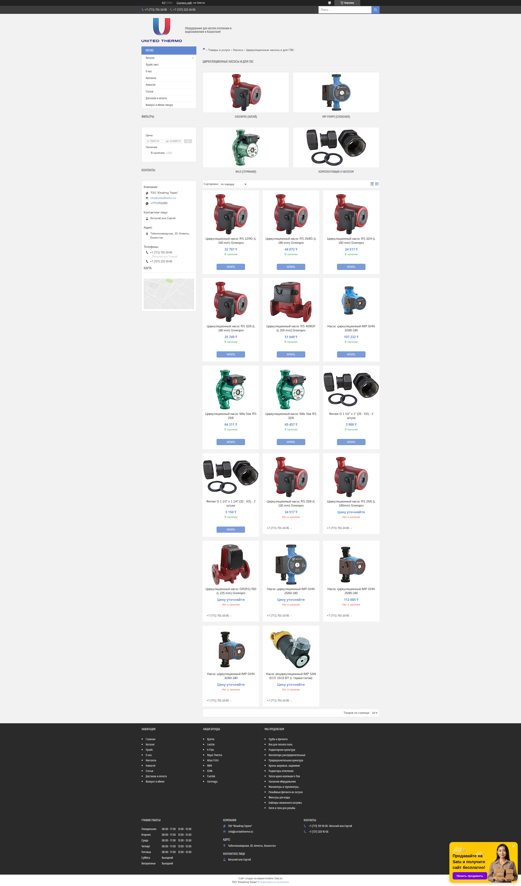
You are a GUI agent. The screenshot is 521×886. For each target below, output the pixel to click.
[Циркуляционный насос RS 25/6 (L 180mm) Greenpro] (351, 477)
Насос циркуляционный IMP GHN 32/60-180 (231, 676)
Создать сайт (184, 2)
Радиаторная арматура (282, 750)
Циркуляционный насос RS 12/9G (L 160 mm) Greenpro (231, 240)
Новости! (150, 85)
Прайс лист (152, 64)
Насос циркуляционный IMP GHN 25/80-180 (351, 591)
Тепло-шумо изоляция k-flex (284, 776)
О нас (149, 71)
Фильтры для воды (279, 797)
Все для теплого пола (280, 744)
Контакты (151, 78)
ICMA (209, 771)
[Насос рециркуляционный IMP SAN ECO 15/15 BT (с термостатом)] (291, 649)
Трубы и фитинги (278, 739)
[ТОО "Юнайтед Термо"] (161, 30)
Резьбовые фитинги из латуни (286, 792)
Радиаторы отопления (281, 771)
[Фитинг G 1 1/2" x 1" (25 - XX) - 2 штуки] (351, 389)
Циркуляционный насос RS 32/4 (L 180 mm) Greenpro (351, 240)
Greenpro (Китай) (246, 117)
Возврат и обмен (155, 781)
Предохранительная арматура (286, 760)
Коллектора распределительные (287, 755)
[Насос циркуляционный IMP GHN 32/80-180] (351, 301)
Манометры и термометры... (284, 787)
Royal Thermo (214, 755)
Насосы (238, 50)
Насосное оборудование (282, 781)
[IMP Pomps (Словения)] (336, 92)
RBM (209, 765)
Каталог (150, 58)
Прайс (149, 750)
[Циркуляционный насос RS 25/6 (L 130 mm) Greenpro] (291, 477)
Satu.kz (278, 878)
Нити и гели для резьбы (282, 808)
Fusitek (211, 776)
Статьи (149, 91)
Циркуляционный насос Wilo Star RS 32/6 (290, 416)
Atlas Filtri (213, 760)
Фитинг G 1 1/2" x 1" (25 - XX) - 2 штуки (351, 416)
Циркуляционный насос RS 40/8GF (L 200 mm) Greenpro (290, 328)
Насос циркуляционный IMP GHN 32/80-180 (351, 328)
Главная (150, 739)
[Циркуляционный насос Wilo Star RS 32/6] (291, 389)
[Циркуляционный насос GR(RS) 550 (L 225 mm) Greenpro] (230, 564)
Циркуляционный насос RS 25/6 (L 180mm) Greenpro (351, 503)
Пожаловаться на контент (274, 882)
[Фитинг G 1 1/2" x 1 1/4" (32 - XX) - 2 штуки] (230, 477)
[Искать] (375, 9)
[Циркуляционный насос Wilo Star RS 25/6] (230, 389)
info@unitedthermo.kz (163, 198)
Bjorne (210, 739)
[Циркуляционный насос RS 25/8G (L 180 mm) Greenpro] (291, 214)
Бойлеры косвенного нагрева (285, 803)
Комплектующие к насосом (336, 172)
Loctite (211, 744)
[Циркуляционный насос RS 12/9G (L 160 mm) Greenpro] (230, 214)
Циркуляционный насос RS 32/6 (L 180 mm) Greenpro (231, 328)
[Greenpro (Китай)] (245, 92)
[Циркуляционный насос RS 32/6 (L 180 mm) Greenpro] (230, 301)
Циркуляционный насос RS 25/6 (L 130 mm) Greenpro (291, 503)
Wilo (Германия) (245, 172)
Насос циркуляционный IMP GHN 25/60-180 (291, 591)
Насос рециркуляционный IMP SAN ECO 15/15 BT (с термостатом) (291, 676)
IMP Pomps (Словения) (336, 117)
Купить (231, 267)
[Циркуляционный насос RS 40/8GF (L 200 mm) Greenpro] (291, 301)
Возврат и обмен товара (159, 105)
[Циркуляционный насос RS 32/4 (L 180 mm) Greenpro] (351, 214)
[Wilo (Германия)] (245, 147)
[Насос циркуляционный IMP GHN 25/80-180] (351, 564)
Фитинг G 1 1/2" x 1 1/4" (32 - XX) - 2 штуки (230, 503)
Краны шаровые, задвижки (284, 765)
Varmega (212, 781)
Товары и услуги (219, 50)
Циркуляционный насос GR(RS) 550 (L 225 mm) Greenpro (231, 591)
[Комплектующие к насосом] (336, 147)
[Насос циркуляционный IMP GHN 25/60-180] (291, 564)
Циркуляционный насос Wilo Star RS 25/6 (230, 416)
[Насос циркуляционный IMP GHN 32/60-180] (230, 649)
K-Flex (210, 750)
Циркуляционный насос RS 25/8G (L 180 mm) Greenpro (291, 240)
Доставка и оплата (156, 98)
